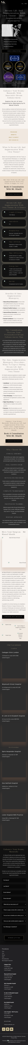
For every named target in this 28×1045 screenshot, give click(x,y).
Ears (3, 953)
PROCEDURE (13, 132)
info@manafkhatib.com (9, 1024)
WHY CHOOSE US (13, 140)
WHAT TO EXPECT (14, 137)
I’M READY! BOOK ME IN (14, 194)
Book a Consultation (14, 51)
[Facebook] (11, 1029)
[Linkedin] (7, 1029)
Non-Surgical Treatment (7, 960)
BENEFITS (13, 134)
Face (3, 951)
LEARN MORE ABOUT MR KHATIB (13, 616)
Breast (3, 955)
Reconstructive (5, 958)
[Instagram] (3, 1029)
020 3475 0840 (7, 1021)
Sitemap (23, 1036)
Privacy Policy (14, 1037)
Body (3, 957)
